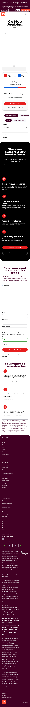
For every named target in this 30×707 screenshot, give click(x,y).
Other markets (5, 454)
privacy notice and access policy (11, 354)
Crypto (3, 442)
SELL (9, 75)
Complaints (4, 516)
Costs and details (11, 115)
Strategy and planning (7, 503)
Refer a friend (5, 469)
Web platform (5, 478)
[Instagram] (10, 545)
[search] (25, 14)
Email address (6, 326)
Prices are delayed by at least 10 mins (15, 97)
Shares (4, 449)
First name (5, 313)
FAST (9, 107)
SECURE (14, 107)
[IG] (3, 14)
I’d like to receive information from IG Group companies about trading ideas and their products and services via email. (14, 334)
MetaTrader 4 (5, 485)
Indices (4, 447)
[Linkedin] (20, 545)
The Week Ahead (6, 498)
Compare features (6, 490)
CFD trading (5, 465)
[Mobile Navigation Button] (28, 14)
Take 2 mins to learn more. (8, 614)
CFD (8, 120)
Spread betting (5, 462)
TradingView (5, 483)
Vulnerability (5, 514)
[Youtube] (15, 545)
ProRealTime (5, 487)
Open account (25, 10)
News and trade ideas (7, 501)
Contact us (4, 511)
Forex (3, 444)
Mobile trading (5, 480)
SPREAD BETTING (19, 120)
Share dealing (5, 467)
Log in (17, 10)
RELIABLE (21, 107)
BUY (22, 75)
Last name (5, 319)
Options (4, 451)
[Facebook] (4, 545)
